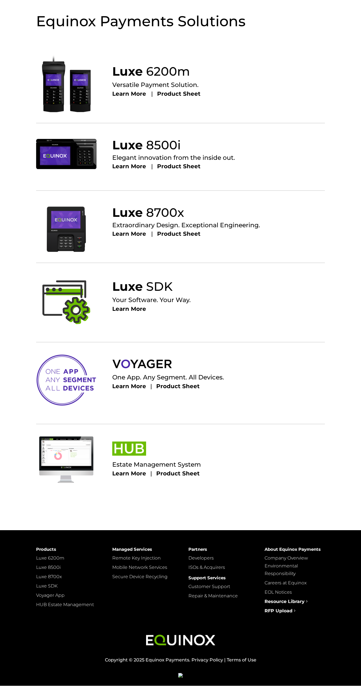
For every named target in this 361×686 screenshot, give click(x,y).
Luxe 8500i (48, 567)
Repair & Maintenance (213, 595)
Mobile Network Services (139, 567)
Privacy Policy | (208, 660)
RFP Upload (278, 610)
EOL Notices (278, 592)
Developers (201, 558)
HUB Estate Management (65, 604)
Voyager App (50, 595)
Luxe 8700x (49, 576)
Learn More (131, 93)
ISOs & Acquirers (206, 567)
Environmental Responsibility (281, 569)
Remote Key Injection (136, 558)
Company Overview (286, 558)
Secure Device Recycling (140, 576)
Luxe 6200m (50, 558)
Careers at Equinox (286, 582)
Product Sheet (179, 93)
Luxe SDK (47, 586)
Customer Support (209, 586)
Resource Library (285, 601)
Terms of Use (241, 660)
